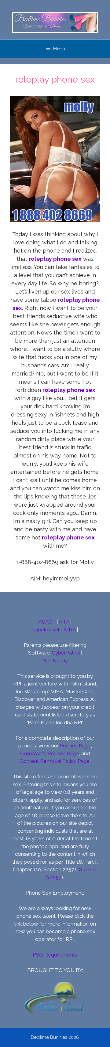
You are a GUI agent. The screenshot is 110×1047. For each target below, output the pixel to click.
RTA (64, 622)
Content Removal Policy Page (55, 761)
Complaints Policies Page (49, 753)
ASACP (46, 622)
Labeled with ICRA (53, 630)
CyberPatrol (66, 653)
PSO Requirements (55, 955)
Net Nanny (55, 661)
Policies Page (75, 746)
